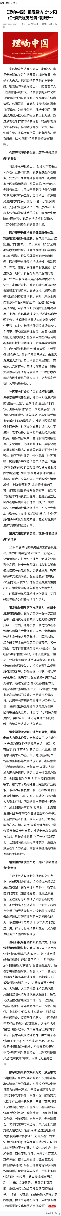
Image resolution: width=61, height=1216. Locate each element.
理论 (8, 3)
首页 (2, 3)
